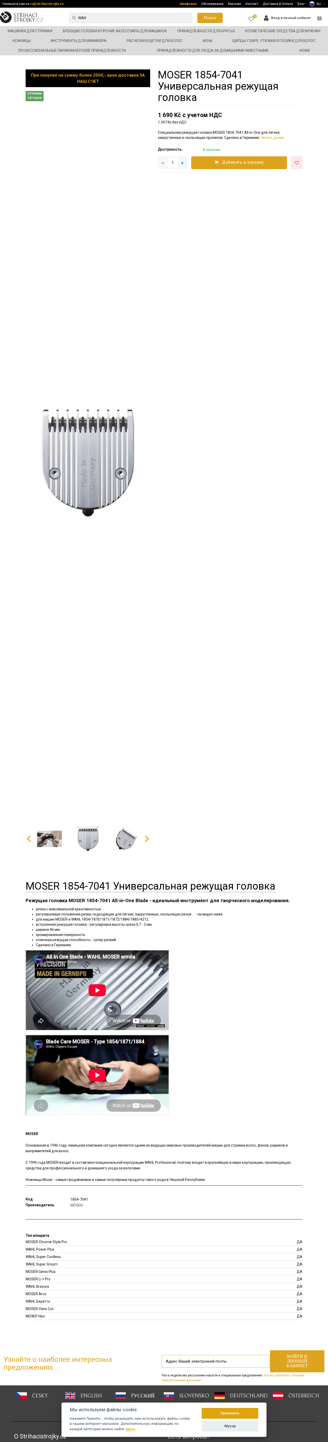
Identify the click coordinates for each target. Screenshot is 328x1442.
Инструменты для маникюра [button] (79, 41)
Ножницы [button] (22, 41)
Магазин (234, 4)
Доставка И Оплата (278, 4)
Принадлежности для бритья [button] (206, 31)
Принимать (230, 1413)
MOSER (76, 1205)
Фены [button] (207, 41)
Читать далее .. (273, 138)
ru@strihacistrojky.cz (47, 4)
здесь (130, 1429)
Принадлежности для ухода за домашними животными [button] (212, 50)
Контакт (252, 4)
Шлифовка (188, 4)
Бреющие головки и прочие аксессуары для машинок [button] (115, 31)
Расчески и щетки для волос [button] (154, 41)
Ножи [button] (304, 50)
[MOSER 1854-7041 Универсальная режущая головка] (88, 462)
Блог (301, 4)
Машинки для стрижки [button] (30, 31)
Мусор (230, 1426)
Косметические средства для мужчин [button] (282, 31)
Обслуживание (212, 4)
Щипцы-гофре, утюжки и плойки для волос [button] (273, 41)
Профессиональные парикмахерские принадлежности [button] (72, 50)
